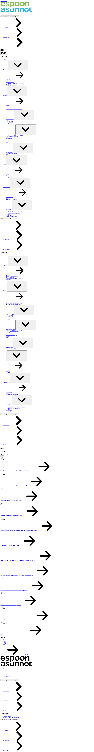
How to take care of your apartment (15, 135)
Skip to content (4, 1)
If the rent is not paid (12, 121)
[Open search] (2, 50)
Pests (9, 123)
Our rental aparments (10, 82)
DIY (9, 137)
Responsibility (8, 209)
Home (4, 59)
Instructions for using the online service (11, 717)
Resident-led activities (12, 153)
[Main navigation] (4, 53)
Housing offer (8, 84)
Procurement (8, 214)
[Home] (16, 11)
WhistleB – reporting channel (14, 213)
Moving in (8, 175)
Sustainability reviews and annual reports (16, 211)
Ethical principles (11, 210)
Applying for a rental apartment (12, 80)
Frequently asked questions (11, 85)
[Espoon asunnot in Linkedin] (3, 671)
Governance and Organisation (12, 199)
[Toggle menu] (18, 65)
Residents (5, 95)
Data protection (6, 676)
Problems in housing (10, 119)
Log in (2, 13)
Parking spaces (9, 138)
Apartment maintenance (10, 133)
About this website (7, 716)
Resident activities (9, 152)
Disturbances (10, 122)
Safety (7, 142)
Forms (7, 154)
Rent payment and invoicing (11, 106)
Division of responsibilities (13, 136)
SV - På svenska (6, 46)
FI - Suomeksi (6, 27)
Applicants (5, 69)
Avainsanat (3, 447)
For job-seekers (9, 215)
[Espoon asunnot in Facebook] (3, 668)
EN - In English (6, 37)
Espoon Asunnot (6, 187)
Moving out (8, 177)
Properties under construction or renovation (14, 83)
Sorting (7, 140)
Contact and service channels (9, 677)
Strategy (7, 198)
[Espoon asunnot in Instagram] (3, 669)
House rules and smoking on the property (14, 109)
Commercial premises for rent (12, 216)
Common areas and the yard (11, 139)
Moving (4, 164)
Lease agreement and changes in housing (14, 107)
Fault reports (10, 120)
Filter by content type (5, 454)
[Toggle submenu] (24, 115)
